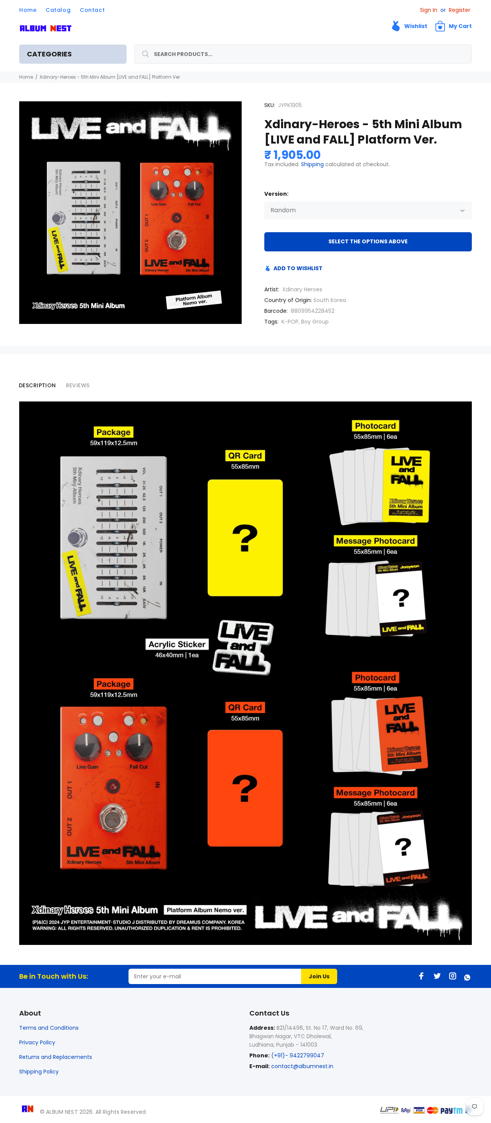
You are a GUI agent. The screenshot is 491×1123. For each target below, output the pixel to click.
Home (26, 77)
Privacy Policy (37, 1042)
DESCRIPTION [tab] (37, 385)
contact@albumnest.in (302, 1066)
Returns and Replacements (55, 1057)
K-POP (290, 321)
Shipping (312, 164)
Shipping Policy (39, 1071)
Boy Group (315, 321)
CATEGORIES (49, 54)
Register (459, 10)
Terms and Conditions (49, 1028)
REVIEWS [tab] (78, 385)
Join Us (319, 976)
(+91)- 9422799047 (297, 1055)
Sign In (428, 10)
